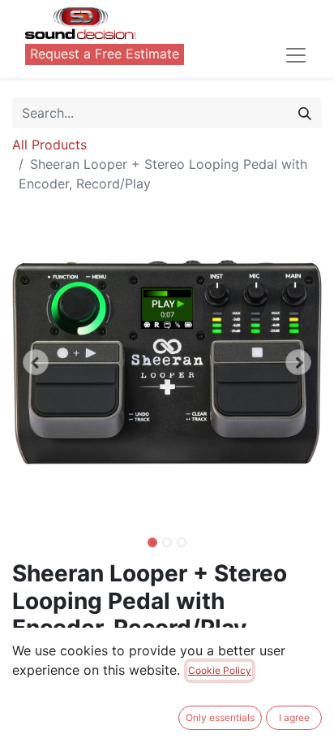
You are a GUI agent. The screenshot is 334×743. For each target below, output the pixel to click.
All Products (49, 144)
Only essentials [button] (220, 717)
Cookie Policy (219, 670)
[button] (35, 362)
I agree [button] (294, 717)
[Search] (305, 112)
